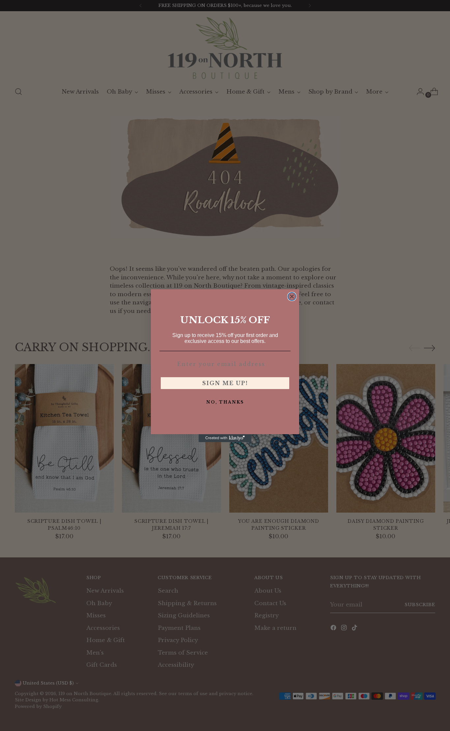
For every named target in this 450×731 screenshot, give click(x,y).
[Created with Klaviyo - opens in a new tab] (225, 438)
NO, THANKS (225, 402)
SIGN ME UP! (225, 383)
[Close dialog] (292, 296)
